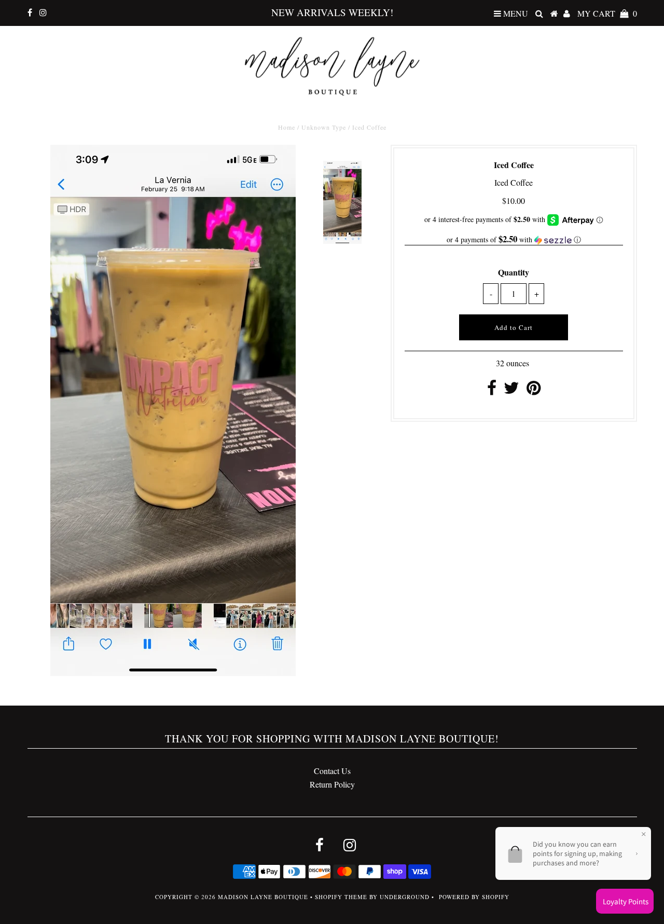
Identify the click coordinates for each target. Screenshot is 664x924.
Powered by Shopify (474, 897)
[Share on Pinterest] (534, 390)
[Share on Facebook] (491, 390)
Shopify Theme (341, 897)
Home (286, 127)
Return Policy (332, 784)
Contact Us (332, 770)
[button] (514, 240)
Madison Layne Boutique (263, 897)
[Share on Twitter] (511, 390)
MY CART (607, 13)
